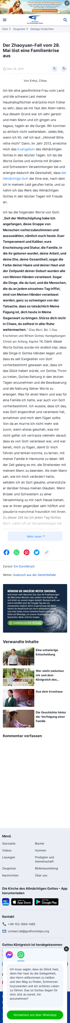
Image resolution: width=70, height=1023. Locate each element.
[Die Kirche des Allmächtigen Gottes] (35, 19)
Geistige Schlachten (42, 28)
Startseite (8, 843)
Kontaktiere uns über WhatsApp (35, 1015)
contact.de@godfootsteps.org (28, 931)
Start (5, 28)
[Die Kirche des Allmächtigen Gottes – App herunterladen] (5, 901)
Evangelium (26, 149)
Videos (6, 850)
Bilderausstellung (46, 868)
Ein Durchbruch (24, 566)
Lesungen (8, 857)
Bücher (39, 843)
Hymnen (40, 850)
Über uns (41, 875)
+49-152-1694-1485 (21, 924)
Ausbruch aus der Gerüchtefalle (34, 575)
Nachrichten (10, 875)
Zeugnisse (19, 28)
